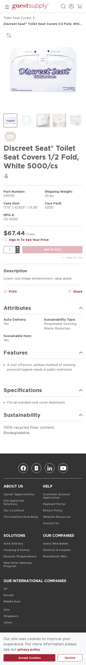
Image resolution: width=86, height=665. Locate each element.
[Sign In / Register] (71, 6)
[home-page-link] (30, 6)
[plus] (18, 248)
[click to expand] (8, 35)
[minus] (18, 251)
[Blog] (36, 468)
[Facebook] (23, 468)
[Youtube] (63, 468)
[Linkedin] (49, 468)
